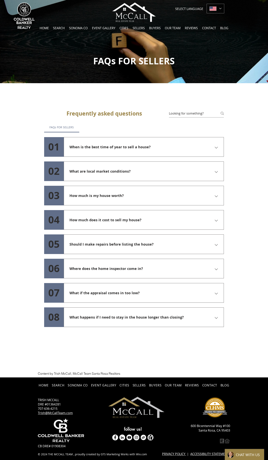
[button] (124, 28)
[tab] (61, 127)
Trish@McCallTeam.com (55, 413)
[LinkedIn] (122, 437)
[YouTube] (129, 437)
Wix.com (141, 454)
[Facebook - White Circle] (115, 437)
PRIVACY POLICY (174, 454)
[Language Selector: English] (215, 8)
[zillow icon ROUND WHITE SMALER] (143, 437)
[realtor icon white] (150, 437)
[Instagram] (136, 437)
